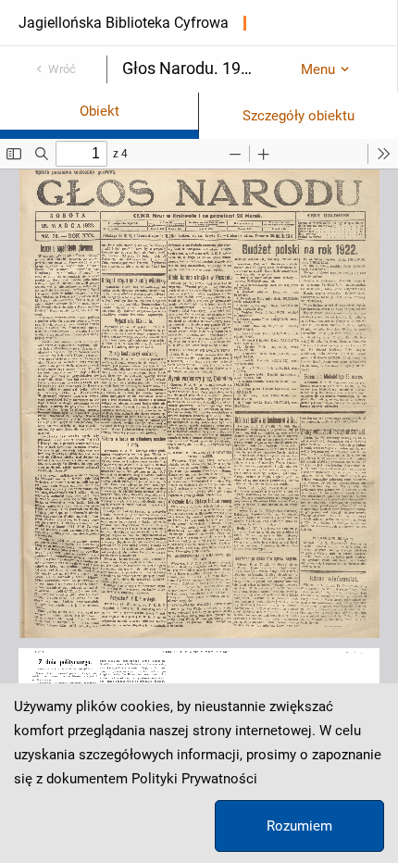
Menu (318, 69)
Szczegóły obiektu (298, 115)
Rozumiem (299, 826)
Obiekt (99, 111)
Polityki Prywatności (194, 778)
